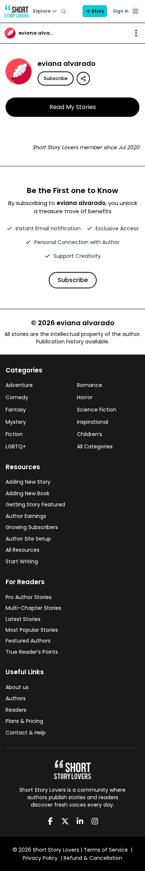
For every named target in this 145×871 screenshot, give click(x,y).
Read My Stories (72, 107)
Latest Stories (23, 619)
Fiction (14, 434)
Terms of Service (106, 850)
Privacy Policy (40, 858)
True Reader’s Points (32, 652)
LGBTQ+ (16, 446)
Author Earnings (26, 516)
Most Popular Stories (32, 630)
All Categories (95, 446)
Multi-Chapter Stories (33, 608)
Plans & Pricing (24, 721)
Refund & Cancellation (93, 858)
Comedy (17, 397)
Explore (42, 11)
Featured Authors (28, 640)
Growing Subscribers (32, 527)
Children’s (89, 434)
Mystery (16, 422)
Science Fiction (96, 409)
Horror (85, 397)
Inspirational (92, 422)
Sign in (121, 11)
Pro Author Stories (29, 597)
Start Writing (22, 561)
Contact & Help (26, 732)
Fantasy (16, 409)
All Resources (22, 550)
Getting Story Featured (35, 504)
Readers (16, 710)
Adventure (19, 385)
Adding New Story (28, 482)
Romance (89, 385)
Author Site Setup (28, 538)
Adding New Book (27, 493)
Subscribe (56, 78)
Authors (16, 698)
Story (97, 11)
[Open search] (63, 11)
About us (17, 687)
